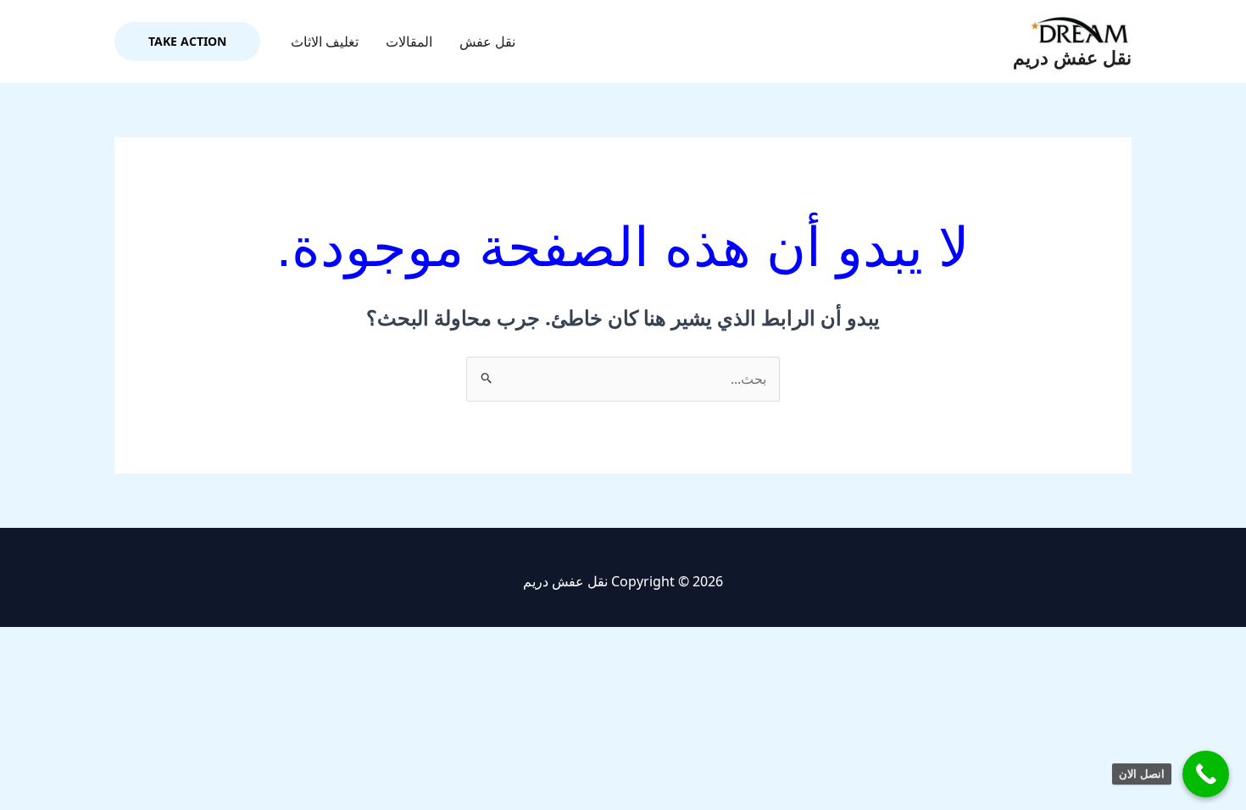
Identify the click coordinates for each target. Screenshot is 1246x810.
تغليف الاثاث (325, 41)
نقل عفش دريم (1072, 58)
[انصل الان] (1205, 774)
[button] (187, 41)
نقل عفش (487, 41)
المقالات (409, 41)
